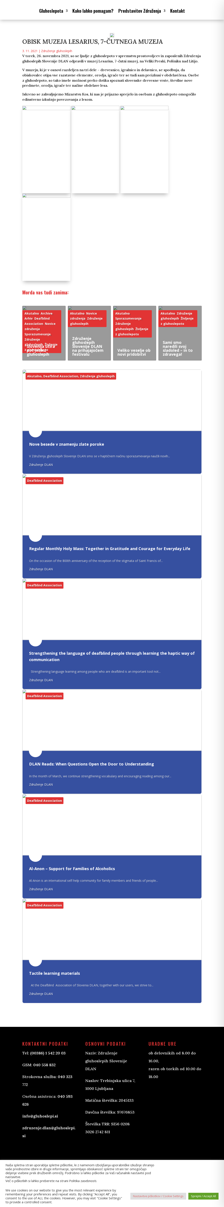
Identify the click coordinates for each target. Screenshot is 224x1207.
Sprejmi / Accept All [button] (203, 1196)
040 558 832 (44, 1064)
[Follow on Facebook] (93, 1148)
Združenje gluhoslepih (56, 51)
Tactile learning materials (54, 973)
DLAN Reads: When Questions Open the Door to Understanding (91, 764)
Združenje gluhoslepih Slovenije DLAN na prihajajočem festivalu (87, 346)
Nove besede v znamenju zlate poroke (66, 444)
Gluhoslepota (51, 10)
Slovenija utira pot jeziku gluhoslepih (41, 350)
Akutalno (31, 313)
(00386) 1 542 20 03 (48, 1053)
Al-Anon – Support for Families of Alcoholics (72, 868)
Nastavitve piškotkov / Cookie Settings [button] (158, 1196)
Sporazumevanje (37, 334)
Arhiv (28, 318)
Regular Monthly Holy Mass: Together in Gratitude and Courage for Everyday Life (109, 548)
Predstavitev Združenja (139, 10)
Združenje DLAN (41, 465)
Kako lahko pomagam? (93, 10)
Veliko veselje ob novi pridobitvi (133, 352)
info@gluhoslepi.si (40, 1116)
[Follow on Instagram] (111, 1148)
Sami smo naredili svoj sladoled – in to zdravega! (178, 348)
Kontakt (177, 10)
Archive (46, 313)
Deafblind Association (60, 376)
